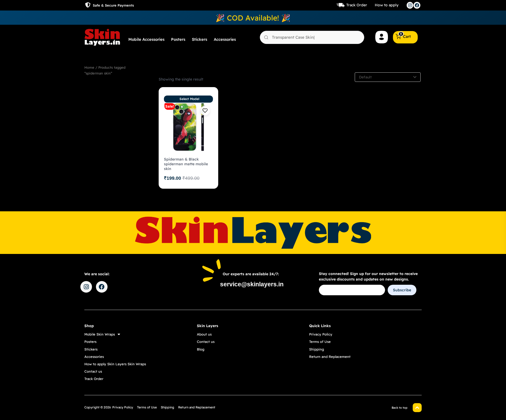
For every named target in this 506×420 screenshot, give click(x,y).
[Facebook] (416, 5)
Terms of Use (320, 341)
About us (204, 334)
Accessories (225, 39)
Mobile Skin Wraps (99, 334)
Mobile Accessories (146, 39)
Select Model (189, 99)
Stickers (199, 39)
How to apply (386, 5)
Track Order (356, 5)
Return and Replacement (330, 356)
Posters (178, 39)
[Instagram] (410, 5)
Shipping (316, 349)
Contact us (93, 371)
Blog (200, 349)
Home (89, 67)
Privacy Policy (320, 334)
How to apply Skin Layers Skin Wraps (115, 364)
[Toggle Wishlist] (205, 110)
